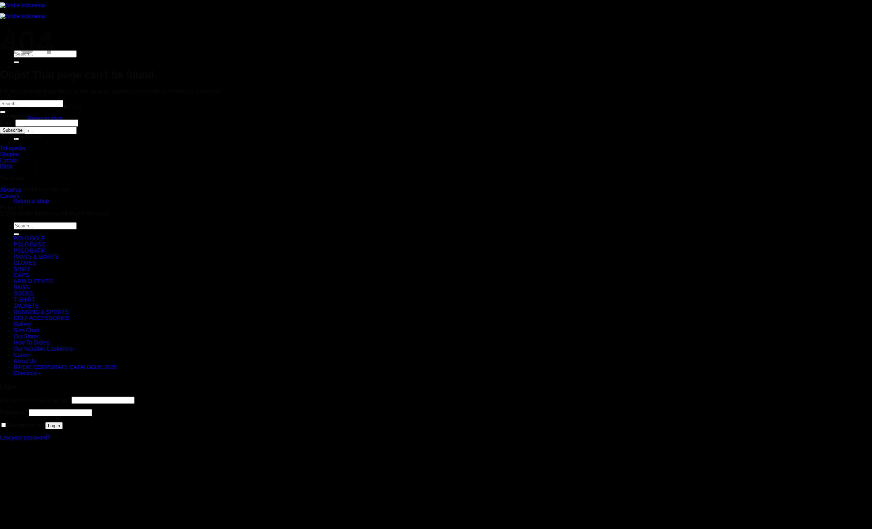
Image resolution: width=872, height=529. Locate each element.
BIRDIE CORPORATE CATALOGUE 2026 (65, 367)
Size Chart (26, 330)
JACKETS (26, 306)
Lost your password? (25, 437)
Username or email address (35, 400)
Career (22, 355)
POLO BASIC (30, 244)
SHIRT (22, 269)
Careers (9, 196)
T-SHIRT (24, 300)
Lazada (9, 160)
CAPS (21, 275)
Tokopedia (12, 148)
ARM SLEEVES (33, 281)
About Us (25, 361)
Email (7, 123)
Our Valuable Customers (43, 349)
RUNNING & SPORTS (41, 312)
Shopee (9, 154)
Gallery (22, 324)
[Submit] (16, 62)
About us (10, 190)
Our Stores (27, 336)
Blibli (6, 167)
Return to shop (45, 118)
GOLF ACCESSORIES (41, 318)
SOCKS (23, 293)
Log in (54, 425)
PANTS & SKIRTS (36, 257)
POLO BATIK (30, 251)
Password (14, 412)
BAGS (21, 287)
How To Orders (32, 343)
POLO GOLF (29, 238)
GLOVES (25, 263)
